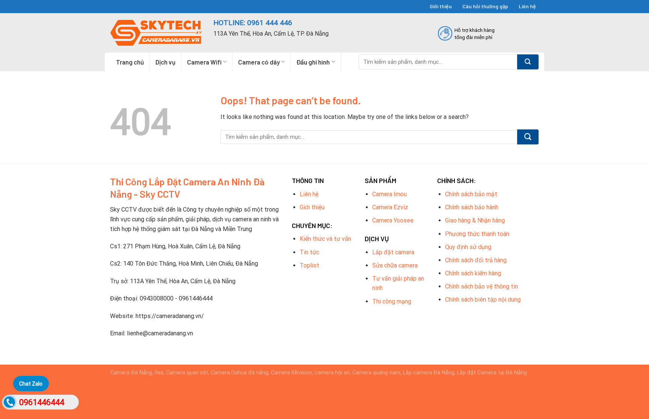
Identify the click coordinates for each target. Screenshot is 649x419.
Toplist (309, 265)
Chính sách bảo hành (471, 207)
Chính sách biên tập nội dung (483, 299)
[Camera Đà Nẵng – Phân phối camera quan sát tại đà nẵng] (156, 33)
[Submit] (528, 61)
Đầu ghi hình (313, 62)
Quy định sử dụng (468, 247)
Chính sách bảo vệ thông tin (481, 286)
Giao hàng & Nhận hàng (475, 220)
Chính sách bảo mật (471, 194)
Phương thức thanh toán (477, 233)
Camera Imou (389, 194)
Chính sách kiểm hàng (473, 273)
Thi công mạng (391, 301)
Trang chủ (130, 62)
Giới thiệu (441, 6)
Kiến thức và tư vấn (325, 238)
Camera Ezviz (390, 207)
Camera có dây (259, 62)
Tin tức (309, 252)
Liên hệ (527, 6)
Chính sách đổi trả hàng (476, 260)
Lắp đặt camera (393, 252)
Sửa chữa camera (395, 265)
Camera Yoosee (393, 220)
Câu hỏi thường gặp (485, 6)
